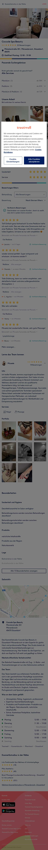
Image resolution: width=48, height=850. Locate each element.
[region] (24, 144)
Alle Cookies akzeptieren (34, 160)
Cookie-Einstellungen (13, 160)
